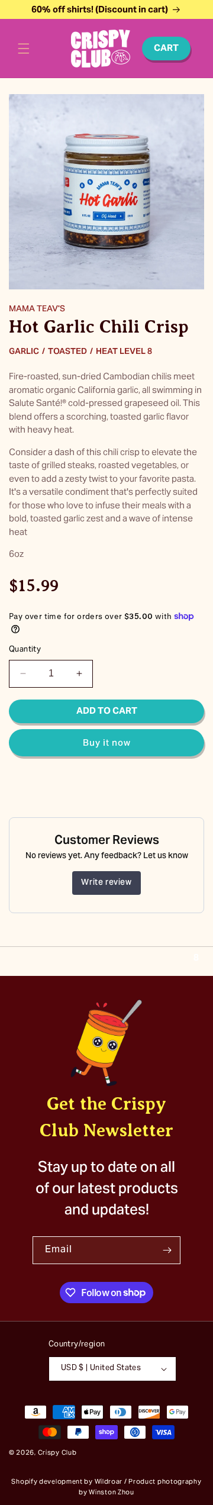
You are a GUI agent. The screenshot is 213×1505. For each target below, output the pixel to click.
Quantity (25, 650)
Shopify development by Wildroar (66, 1482)
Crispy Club (57, 1453)
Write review (106, 883)
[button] (24, 49)
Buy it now (107, 743)
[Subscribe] (167, 1250)
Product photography (164, 1482)
